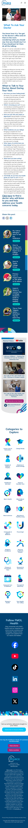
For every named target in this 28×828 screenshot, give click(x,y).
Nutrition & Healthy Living (20, 516)
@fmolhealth (17, 404)
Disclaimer (11, 817)
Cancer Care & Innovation (8, 449)
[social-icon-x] (15, 701)
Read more (16, 241)
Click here (7, 195)
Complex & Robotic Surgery (8, 466)
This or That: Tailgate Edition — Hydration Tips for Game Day (17, 313)
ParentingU (20, 532)
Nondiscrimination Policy (20, 817)
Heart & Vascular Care (20, 483)
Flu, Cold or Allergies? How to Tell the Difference (17, 234)
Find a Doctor (14, 746)
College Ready (20, 448)
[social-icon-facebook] (15, 645)
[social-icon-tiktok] (15, 667)
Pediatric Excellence (8, 550)
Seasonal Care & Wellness (7, 585)
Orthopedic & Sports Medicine (8, 533)
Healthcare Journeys (7, 483)
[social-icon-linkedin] (15, 679)
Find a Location (14, 750)
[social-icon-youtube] (14, 656)
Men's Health (8, 499)
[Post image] (7, 234)
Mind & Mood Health (20, 499)
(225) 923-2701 (14, 766)
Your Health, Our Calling (20, 602)
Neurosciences (7, 515)
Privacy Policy (5, 817)
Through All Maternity (20, 585)
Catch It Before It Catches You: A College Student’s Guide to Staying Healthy (17, 294)
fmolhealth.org (17, 809)
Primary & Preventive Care (7, 569)
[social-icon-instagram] (15, 690)
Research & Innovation (20, 568)
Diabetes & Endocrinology (20, 465)
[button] (3, 218)
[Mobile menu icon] (25, 2)
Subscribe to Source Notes (14, 730)
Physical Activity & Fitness (20, 551)
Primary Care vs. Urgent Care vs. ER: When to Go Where (17, 277)
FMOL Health (11, 404)
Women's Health (8, 602)
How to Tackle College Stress (15, 264)
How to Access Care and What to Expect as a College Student (17, 249)
